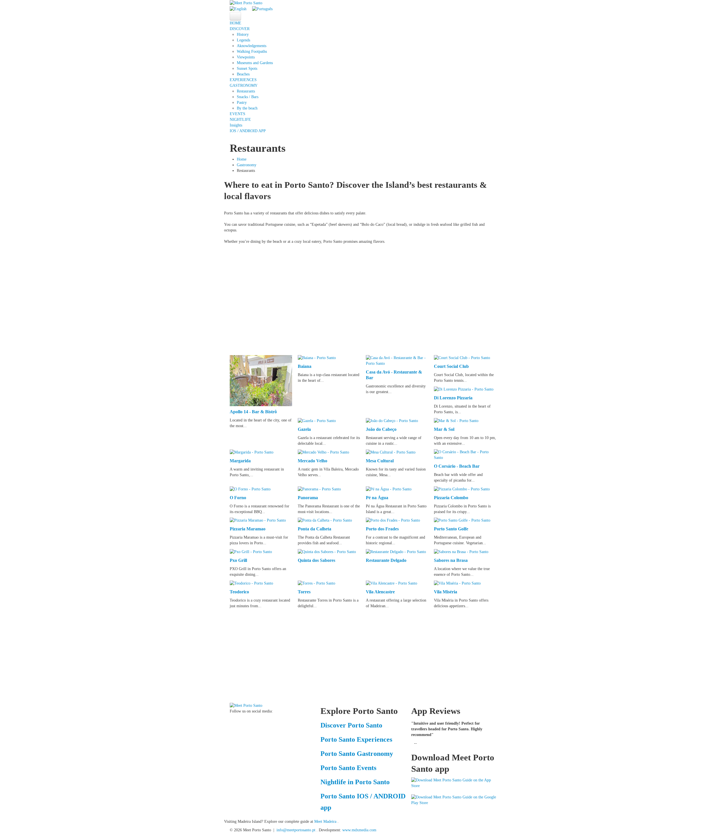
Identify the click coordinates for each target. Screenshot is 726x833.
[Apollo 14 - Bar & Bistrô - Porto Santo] (261, 380)
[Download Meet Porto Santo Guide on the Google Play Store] (453, 800)
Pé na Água (377, 497)
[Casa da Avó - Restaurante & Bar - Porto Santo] (397, 360)
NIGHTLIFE (240, 119)
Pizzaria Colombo (451, 497)
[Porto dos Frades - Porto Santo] (393, 520)
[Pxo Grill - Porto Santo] (251, 551)
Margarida (240, 460)
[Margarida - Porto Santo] (251, 452)
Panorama (308, 497)
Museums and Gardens (255, 63)
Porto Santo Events (348, 767)
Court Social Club (451, 366)
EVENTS (237, 114)
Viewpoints (246, 57)
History (243, 34)
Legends (243, 40)
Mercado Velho (312, 460)
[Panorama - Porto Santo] (319, 489)
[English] (238, 9)
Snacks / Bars (247, 97)
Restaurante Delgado (386, 560)
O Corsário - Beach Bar (457, 466)
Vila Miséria (445, 591)
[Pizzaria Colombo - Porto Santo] (462, 489)
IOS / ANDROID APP (248, 131)
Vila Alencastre (380, 591)
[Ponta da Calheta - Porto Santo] (325, 520)
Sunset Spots (247, 68)
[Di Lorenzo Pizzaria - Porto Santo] (463, 389)
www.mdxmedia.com (359, 830)
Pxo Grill (238, 560)
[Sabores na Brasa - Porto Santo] (461, 551)
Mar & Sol (444, 429)
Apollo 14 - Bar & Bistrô (253, 411)
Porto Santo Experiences (356, 739)
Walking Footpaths (252, 51)
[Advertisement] (360, 298)
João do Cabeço (381, 429)
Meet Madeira (325, 821)
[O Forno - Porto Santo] (250, 489)
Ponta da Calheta (314, 528)
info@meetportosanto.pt (296, 830)
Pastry (242, 102)
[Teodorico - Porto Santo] (251, 583)
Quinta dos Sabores (316, 560)
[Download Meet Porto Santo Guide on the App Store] (453, 783)
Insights (236, 125)
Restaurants (246, 91)
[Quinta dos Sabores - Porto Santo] (327, 551)
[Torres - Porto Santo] (316, 583)
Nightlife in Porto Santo (355, 782)
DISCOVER (240, 29)
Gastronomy (246, 165)
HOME (235, 23)
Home (241, 159)
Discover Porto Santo (351, 725)
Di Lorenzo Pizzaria (453, 397)
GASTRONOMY (244, 85)
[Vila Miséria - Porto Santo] (457, 583)
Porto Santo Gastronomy (356, 753)
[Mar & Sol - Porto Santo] (456, 420)
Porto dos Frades (382, 528)
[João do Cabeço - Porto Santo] (392, 420)
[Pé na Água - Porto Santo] (388, 489)
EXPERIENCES (243, 80)
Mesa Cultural (380, 460)
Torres (304, 591)
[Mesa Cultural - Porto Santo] (390, 452)
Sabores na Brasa (451, 560)
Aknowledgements (251, 46)
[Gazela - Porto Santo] (317, 420)
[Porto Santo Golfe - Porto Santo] (462, 520)
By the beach (247, 108)
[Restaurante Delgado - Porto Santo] (396, 551)
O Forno (238, 497)
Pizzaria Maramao (247, 528)
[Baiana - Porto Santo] (317, 358)
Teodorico (239, 591)
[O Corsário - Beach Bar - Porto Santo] (465, 454)
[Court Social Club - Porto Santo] (462, 358)
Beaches (243, 74)
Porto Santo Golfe (451, 528)
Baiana (304, 366)
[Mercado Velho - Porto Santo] (323, 452)
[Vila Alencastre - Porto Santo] (391, 583)
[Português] (262, 9)
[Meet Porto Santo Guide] (246, 705)
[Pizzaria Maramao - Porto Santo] (258, 520)
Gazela (304, 429)
